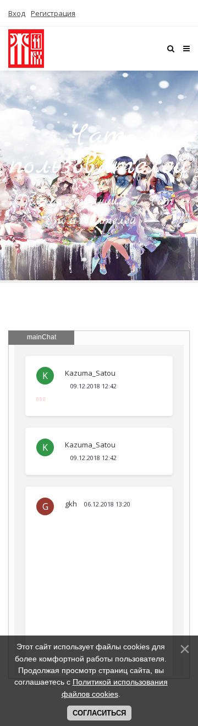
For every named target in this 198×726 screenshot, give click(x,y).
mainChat (41, 337)
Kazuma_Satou (90, 373)
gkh (72, 504)
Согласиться (99, 713)
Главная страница (70, 201)
